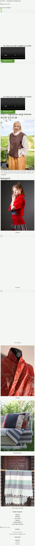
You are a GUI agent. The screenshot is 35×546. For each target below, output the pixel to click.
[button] (17, 6)
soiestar (4, 174)
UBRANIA (17, 515)
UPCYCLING (17, 518)
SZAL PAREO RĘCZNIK (17, 524)
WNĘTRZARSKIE (17, 522)
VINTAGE (17, 520)
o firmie (17, 542)
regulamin (17, 540)
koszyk (17, 544)
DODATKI (17, 516)
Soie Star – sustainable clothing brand (10, 1)
